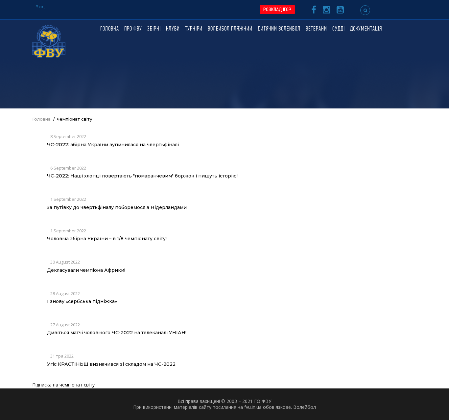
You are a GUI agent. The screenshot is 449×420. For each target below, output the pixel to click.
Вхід (39, 6)
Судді (338, 29)
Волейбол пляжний (230, 29)
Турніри (193, 29)
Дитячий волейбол (279, 29)
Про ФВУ (133, 29)
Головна (109, 29)
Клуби (173, 29)
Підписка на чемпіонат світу (63, 385)
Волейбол (304, 407)
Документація (366, 29)
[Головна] (48, 40)
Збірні (154, 29)
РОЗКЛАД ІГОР (277, 9)
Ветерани (316, 29)
